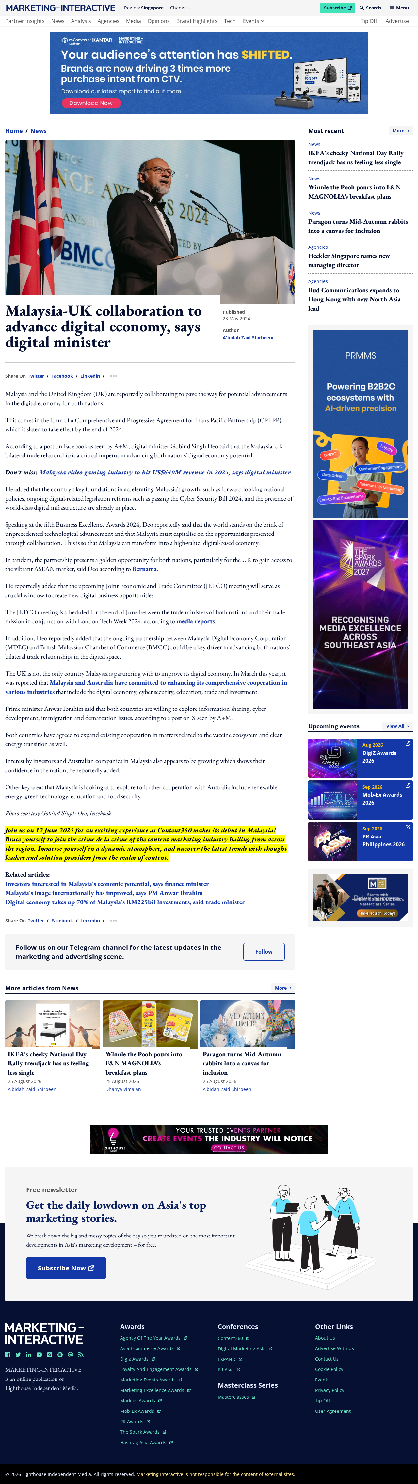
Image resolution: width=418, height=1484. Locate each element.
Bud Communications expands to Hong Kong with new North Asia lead (354, 299)
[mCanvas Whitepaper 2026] (209, 73)
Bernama (144, 569)
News (38, 131)
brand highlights (196, 20)
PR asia (229, 1369)
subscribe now (72, 1270)
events (251, 20)
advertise (397, 20)
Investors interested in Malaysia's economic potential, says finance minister (108, 883)
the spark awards (143, 1432)
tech (230, 20)
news (58, 20)
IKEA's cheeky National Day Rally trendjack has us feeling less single (356, 157)
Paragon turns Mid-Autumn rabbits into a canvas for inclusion (358, 226)
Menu (402, 8)
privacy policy (329, 1390)
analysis (81, 20)
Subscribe (339, 9)
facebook (62, 376)
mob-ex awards (140, 1411)
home (14, 131)
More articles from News (146, 988)
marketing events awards (148, 1380)
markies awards (141, 1400)
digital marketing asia (242, 1349)
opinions (159, 20)
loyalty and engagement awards (156, 1369)
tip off (369, 20)
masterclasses (236, 1397)
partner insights (25, 20)
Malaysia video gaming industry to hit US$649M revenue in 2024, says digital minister (165, 472)
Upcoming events (356, 726)
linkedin (90, 376)
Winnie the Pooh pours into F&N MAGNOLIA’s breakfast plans (354, 191)
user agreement (333, 1411)
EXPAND (230, 1359)
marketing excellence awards (152, 1390)
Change (178, 8)
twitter (36, 376)
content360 (233, 1338)
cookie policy (329, 1369)
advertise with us (334, 1348)
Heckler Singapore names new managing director (349, 260)
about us (325, 1338)
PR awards (135, 1421)
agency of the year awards (151, 1338)
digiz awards (137, 1359)
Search (373, 8)
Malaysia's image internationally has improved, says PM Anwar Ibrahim (104, 892)
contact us (327, 1359)
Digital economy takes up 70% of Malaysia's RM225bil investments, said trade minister (126, 902)
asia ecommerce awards (147, 1348)
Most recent (356, 131)
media (133, 20)
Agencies (318, 247)
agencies (109, 20)
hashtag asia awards (144, 1442)
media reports (196, 621)
